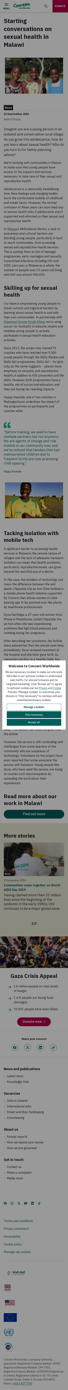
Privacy (43, 688)
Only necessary (34, 714)
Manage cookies (34, 707)
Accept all (34, 722)
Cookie (57, 688)
